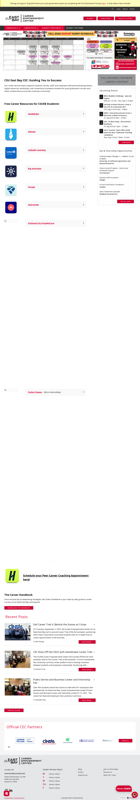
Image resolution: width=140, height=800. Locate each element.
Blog (80, 769)
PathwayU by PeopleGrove (41, 223)
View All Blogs (14, 710)
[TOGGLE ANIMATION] (9, 747)
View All (125, 741)
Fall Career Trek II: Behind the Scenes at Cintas (59, 624)
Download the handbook (19, 608)
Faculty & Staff (125, 18)
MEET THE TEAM (76, 28)
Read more (87, 642)
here (104, 3)
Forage (31, 187)
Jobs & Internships (110, 769)
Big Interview (34, 168)
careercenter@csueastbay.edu (14, 773)
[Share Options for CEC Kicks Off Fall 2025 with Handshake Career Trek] (94, 652)
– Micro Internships (44, 392)
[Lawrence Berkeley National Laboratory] (71, 740)
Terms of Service (19, 798)
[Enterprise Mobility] (51, 740)
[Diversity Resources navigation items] (63, 28)
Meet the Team (109, 775)
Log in (118, 9)
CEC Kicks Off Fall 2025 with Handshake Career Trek (62, 651)
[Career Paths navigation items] (38, 28)
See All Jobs (125, 201)
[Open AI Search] (7, 793)
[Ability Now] (90, 740)
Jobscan (32, 131)
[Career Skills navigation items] (20, 28)
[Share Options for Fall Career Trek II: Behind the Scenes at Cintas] (94, 624)
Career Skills (12, 28)
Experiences (83, 775)
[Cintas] (31, 740)
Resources (107, 772)
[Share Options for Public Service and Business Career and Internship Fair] (94, 680)
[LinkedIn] (11, 791)
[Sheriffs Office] (106, 740)
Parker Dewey (35, 392)
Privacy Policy (8, 798)
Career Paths (30, 28)
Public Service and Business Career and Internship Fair (61, 681)
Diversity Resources (51, 28)
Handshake (33, 114)
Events (80, 772)
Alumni (90, 18)
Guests (132, 9)
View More (126, 142)
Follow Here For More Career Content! (117, 80)
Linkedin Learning (37, 150)
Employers (106, 18)
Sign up (125, 9)
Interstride (33, 204)
